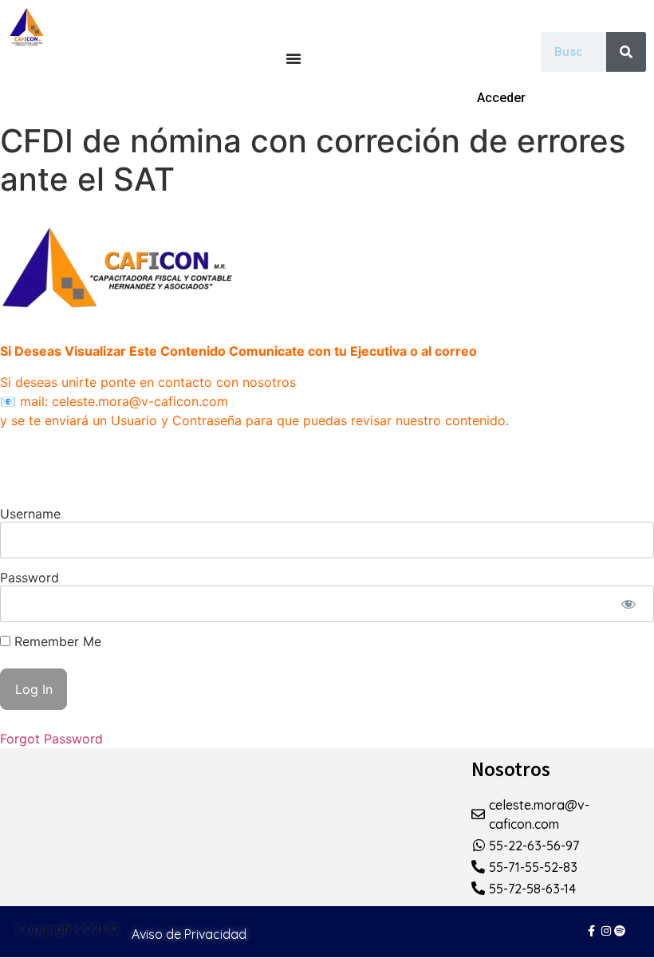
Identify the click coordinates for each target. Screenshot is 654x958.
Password (29, 577)
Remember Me (55, 641)
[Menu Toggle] (293, 58)
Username (30, 514)
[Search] (626, 52)
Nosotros (510, 769)
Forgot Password (51, 739)
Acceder (501, 97)
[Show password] (628, 603)
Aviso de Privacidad (189, 934)
